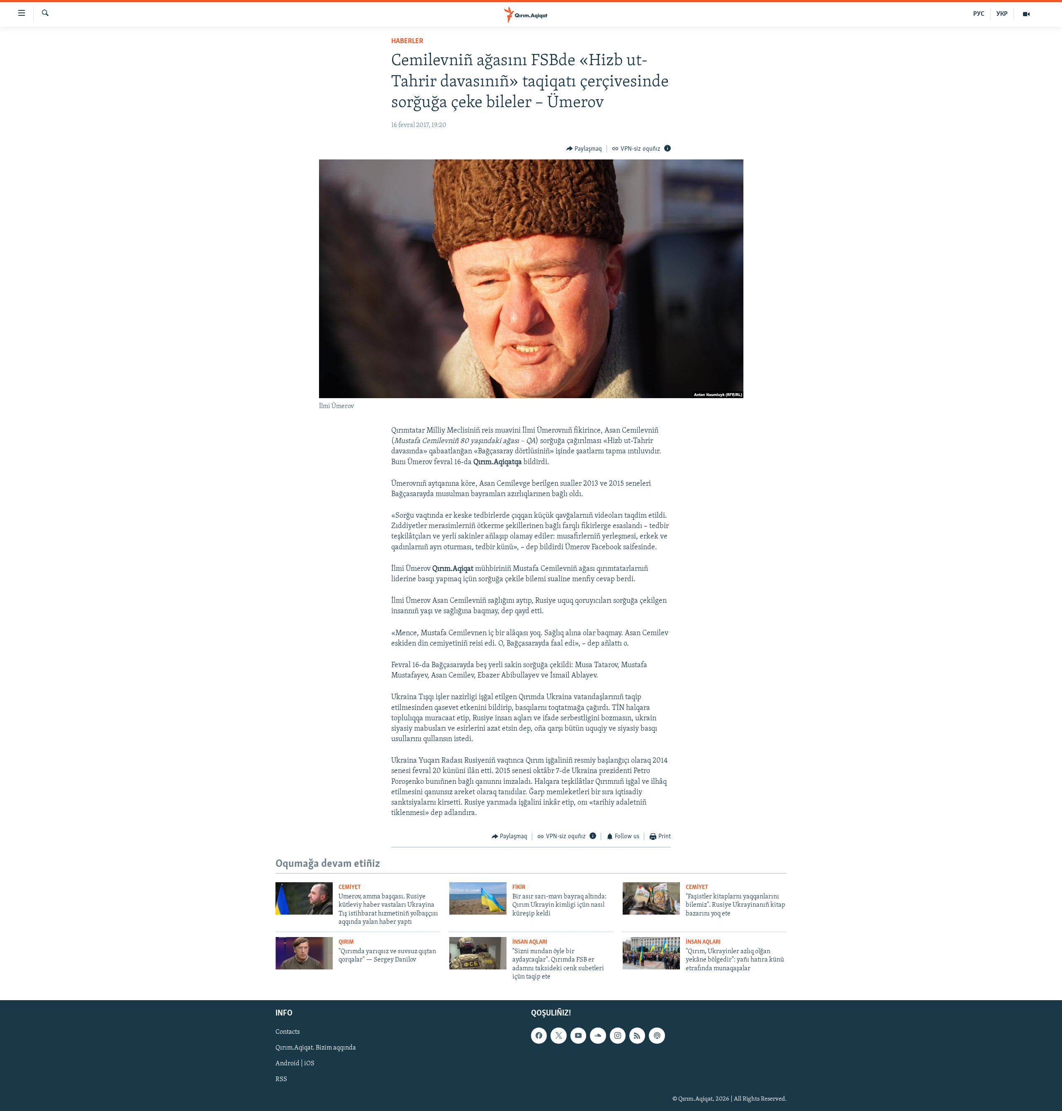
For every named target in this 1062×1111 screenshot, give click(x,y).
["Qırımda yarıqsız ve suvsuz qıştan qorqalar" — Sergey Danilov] (304, 953)
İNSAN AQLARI (529, 942)
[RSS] (637, 1036)
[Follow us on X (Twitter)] (558, 1036)
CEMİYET (350, 887)
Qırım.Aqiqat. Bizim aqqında (315, 1048)
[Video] (1026, 14)
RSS (281, 1080)
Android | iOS (294, 1064)
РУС (978, 14)
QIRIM (346, 942)
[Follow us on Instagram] (618, 1036)
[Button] (584, 149)
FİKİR (518, 887)
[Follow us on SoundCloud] (598, 1036)
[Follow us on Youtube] (578, 1036)
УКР (1002, 14)
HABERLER (407, 41)
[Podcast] (657, 1036)
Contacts (287, 1032)
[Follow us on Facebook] (539, 1036)
